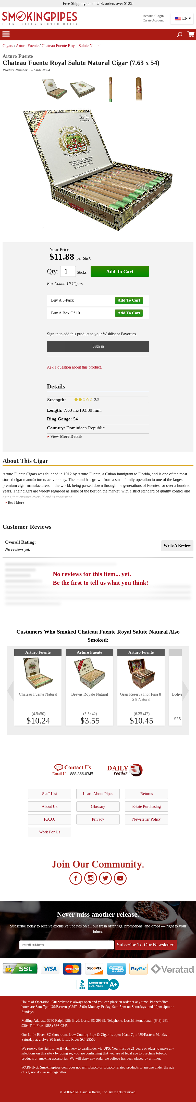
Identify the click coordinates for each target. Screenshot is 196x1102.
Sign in (98, 346)
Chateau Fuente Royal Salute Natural (72, 45)
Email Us (59, 774)
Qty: (53, 271)
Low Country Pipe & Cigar (88, 1035)
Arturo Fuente (27, 45)
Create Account (153, 20)
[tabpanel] (38, 687)
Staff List (49, 793)
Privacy (98, 819)
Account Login (153, 16)
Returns (146, 793)
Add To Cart (119, 271)
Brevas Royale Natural (89, 694)
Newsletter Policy (146, 819)
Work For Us (49, 832)
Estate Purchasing (146, 806)
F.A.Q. (49, 819)
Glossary (98, 806)
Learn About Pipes (98, 793)
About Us (49, 806)
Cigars (8, 45)
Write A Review (177, 545)
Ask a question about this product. (74, 367)
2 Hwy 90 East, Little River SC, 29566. (67, 1039)
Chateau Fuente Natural (38, 694)
